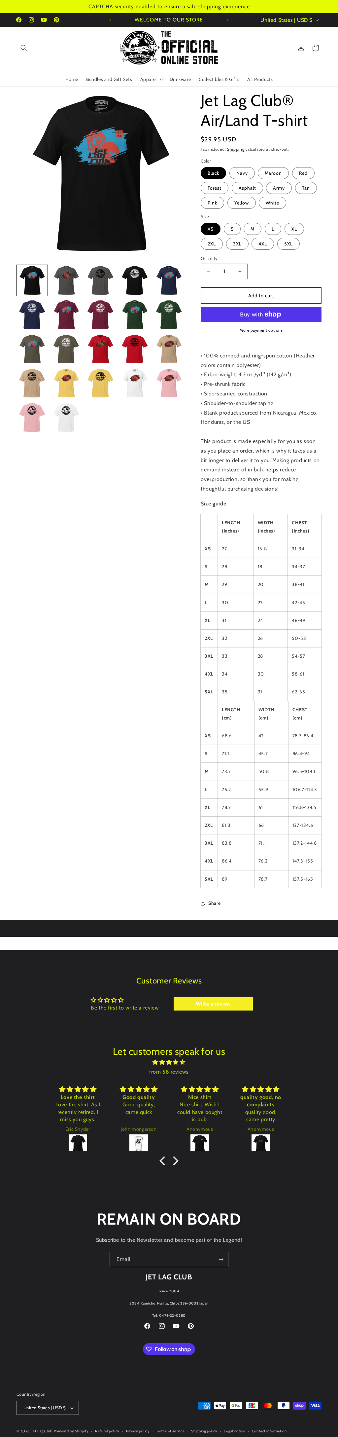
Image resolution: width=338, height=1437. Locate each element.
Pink (212, 203)
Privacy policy (138, 1431)
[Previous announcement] (110, 20)
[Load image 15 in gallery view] (169, 349)
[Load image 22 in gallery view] (66, 417)
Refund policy (107, 1431)
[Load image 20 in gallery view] (169, 383)
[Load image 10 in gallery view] (169, 314)
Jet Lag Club (42, 1431)
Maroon (273, 173)
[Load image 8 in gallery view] (100, 314)
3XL (237, 244)
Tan (306, 188)
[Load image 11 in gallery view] (32, 349)
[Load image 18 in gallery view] (100, 383)
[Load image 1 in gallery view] (32, 280)
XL (294, 229)
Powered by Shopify (71, 1431)
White (272, 203)
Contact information (269, 1431)
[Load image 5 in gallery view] (169, 280)
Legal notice (234, 1431)
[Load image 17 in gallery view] (66, 383)
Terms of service (170, 1431)
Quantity (209, 258)
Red (303, 173)
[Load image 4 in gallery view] (134, 280)
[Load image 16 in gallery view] (32, 383)
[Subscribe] (221, 1259)
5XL (288, 244)
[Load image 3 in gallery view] (100, 280)
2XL (212, 244)
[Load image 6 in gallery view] (32, 314)
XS (211, 229)
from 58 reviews (169, 1072)
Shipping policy (204, 1431)
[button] (24, 48)
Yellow (241, 203)
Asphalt (247, 188)
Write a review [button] (213, 1004)
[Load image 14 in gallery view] (134, 349)
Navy (242, 173)
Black (213, 173)
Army (279, 188)
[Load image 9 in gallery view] (134, 314)
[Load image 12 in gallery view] (66, 349)
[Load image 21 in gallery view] (32, 417)
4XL (262, 244)
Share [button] (214, 903)
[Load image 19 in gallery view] (134, 383)
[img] (169, 1062)
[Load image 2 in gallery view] (66, 280)
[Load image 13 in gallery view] (100, 349)
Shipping (236, 149)
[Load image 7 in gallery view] (66, 314)
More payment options (261, 330)
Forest (214, 188)
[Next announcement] (227, 20)
